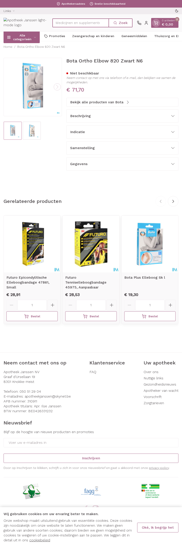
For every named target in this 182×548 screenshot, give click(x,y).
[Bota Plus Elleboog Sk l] (150, 244)
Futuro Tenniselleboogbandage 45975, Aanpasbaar (86, 282)
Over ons (151, 372)
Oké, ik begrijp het (158, 527)
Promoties (57, 36)
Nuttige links (153, 378)
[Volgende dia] (173, 201)
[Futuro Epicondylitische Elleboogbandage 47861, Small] (32, 244)
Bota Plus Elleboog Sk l (144, 277)
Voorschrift (153, 397)
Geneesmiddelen (134, 36)
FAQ (92, 372)
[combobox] (80, 22)
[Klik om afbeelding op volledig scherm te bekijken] (33, 87)
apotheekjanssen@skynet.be (48, 396)
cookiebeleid (39, 540)
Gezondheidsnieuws (160, 384)
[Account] (146, 23)
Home (8, 46)
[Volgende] (57, 86)
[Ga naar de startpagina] (26, 23)
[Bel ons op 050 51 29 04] (139, 23)
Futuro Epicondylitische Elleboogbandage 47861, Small (27, 282)
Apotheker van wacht (161, 390)
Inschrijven (91, 458)
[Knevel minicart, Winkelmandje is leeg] (156, 23)
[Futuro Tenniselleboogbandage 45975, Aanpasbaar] (91, 244)
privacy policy (159, 468)
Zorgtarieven (154, 403)
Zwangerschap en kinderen (93, 36)
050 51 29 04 (30, 391)
